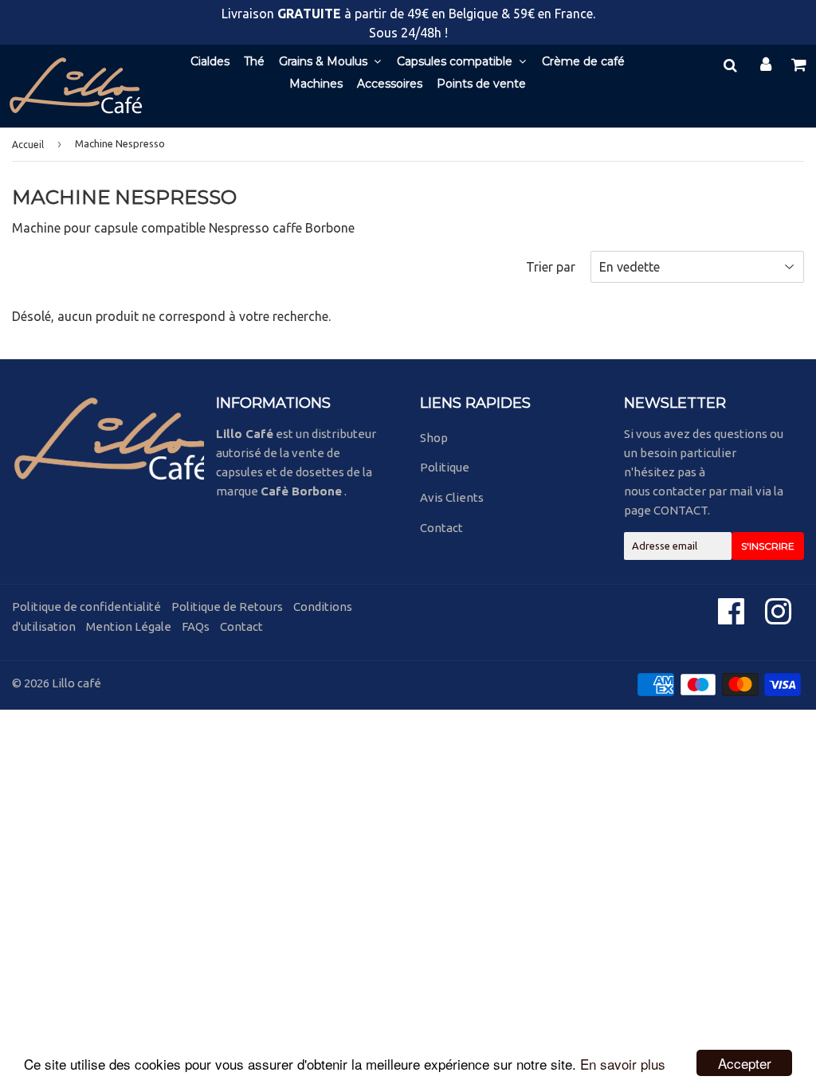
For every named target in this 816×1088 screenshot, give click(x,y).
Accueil (28, 144)
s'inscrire (767, 546)
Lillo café (76, 683)
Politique (444, 467)
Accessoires (389, 83)
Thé (254, 61)
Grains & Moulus (325, 61)
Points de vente (481, 83)
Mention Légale (128, 626)
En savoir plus (622, 1064)
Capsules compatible (456, 61)
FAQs (196, 626)
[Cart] (800, 64)
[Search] (731, 64)
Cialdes (210, 61)
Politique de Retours (227, 606)
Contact (441, 527)
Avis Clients (452, 497)
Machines (316, 83)
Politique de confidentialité (86, 606)
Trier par (550, 267)
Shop (434, 437)
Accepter (744, 1063)
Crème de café (583, 61)
